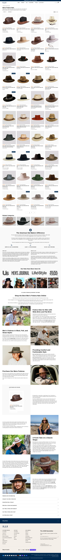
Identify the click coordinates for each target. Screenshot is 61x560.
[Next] (58, 276)
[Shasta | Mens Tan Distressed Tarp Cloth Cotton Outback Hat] (52, 117)
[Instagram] (25, 549)
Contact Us (4, 533)
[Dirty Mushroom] (37, 169)
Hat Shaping (16, 531)
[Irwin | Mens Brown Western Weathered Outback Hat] (37, 40)
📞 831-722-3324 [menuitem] (41, 2)
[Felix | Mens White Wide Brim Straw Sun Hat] (52, 40)
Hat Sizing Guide (16, 533)
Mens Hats (4, 5)
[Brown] (3, 71)
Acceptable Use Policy (43, 554)
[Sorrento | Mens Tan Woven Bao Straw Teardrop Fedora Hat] (23, 137)
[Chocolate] (3, 32)
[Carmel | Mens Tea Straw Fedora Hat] (37, 79)
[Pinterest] (23, 549)
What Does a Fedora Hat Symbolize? (9, 505)
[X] (20, 549)
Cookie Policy (56, 554)
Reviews (15, 536)
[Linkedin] (26, 549)
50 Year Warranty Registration (7, 537)
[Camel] (45, 149)
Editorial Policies (41, 555)
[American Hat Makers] (4, 3)
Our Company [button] (28, 530)
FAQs (3, 539)
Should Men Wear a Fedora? (8, 502)
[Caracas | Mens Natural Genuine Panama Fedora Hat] (23, 97)
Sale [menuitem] (27, 2)
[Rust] (32, 129)
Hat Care (15, 534)
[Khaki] (45, 109)
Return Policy (4, 542)
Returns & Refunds (5, 536)
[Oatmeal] (21, 32)
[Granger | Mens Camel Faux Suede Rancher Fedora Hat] (52, 137)
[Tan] (31, 32)
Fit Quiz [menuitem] (36, 2)
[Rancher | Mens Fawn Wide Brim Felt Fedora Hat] (9, 197)
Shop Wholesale (27, 539)
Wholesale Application (28, 537)
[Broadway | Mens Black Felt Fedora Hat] (23, 59)
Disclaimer (36, 555)
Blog (14, 537)
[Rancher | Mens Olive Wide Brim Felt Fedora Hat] (37, 177)
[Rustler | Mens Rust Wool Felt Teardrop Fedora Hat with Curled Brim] (37, 117)
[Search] (56, 2)
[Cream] (32, 32)
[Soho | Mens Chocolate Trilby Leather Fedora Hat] (9, 20)
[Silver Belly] (37, 209)
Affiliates (26, 533)
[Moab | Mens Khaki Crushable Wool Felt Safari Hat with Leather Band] (52, 97)
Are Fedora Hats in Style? (7, 515)
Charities (26, 534)
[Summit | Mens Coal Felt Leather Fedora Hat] (23, 20)
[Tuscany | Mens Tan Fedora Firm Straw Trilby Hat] (37, 20)
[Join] (58, 536)
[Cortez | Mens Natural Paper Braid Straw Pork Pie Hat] (9, 117)
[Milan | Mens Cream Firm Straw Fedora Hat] (52, 20)
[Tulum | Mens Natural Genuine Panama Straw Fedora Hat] (52, 79)
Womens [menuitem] (22, 2)
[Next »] (34, 212)
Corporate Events (28, 542)
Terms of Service (49, 539)
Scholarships (27, 536)
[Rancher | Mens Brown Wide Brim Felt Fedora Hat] (52, 177)
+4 (38, 169)
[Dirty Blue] (9, 189)
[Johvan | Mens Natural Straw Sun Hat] (23, 40)
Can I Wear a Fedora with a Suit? (8, 511)
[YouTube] (28, 549)
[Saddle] (18, 32)
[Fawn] (9, 209)
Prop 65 (57, 555)
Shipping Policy (4, 540)
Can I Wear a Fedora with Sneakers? (9, 508)
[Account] (55, 2)
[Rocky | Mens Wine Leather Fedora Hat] (52, 59)
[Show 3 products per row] (56, 12)
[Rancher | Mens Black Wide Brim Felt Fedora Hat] (37, 157)
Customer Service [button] (6, 530)
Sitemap (15, 539)
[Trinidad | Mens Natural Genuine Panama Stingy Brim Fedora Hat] (37, 97)
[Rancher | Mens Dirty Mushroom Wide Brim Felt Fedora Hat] (52, 157)
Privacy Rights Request (52, 555)
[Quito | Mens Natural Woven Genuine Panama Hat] (37, 137)
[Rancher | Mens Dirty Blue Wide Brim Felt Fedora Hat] (9, 177)
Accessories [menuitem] (31, 2)
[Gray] (6, 71)
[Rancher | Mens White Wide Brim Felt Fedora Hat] (23, 177)
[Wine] (45, 69)
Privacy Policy (42, 539)
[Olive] (37, 189)
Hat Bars (26, 540)
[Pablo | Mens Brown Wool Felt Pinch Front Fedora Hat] (9, 59)
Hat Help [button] (16, 530)
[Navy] (7, 71)
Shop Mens (5, 520)
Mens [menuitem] (19, 2)
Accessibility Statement (50, 554)
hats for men (50, 302)
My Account (4, 534)
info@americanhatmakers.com (45, 544)
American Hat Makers (34, 554)
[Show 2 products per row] (54, 12)
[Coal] (17, 32)
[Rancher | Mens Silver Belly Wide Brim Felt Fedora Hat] (37, 197)
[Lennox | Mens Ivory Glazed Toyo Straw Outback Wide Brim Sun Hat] (23, 117)
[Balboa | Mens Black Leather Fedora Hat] (9, 40)
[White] (35, 169)
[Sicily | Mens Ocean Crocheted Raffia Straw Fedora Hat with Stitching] (9, 137)
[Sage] (20, 32)
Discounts (4, 543)
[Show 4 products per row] (57, 12)
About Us (26, 531)
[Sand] (34, 169)
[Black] (4, 32)
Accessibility (4, 531)
